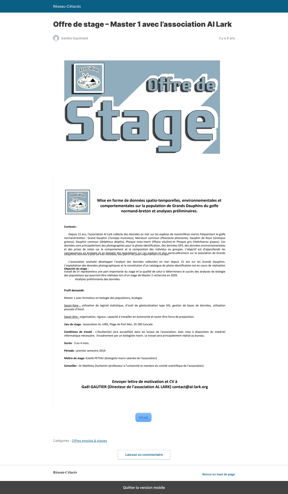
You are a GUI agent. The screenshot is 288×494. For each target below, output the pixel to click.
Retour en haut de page (218, 474)
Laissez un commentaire (144, 454)
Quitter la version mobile (144, 487)
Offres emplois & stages (89, 441)
